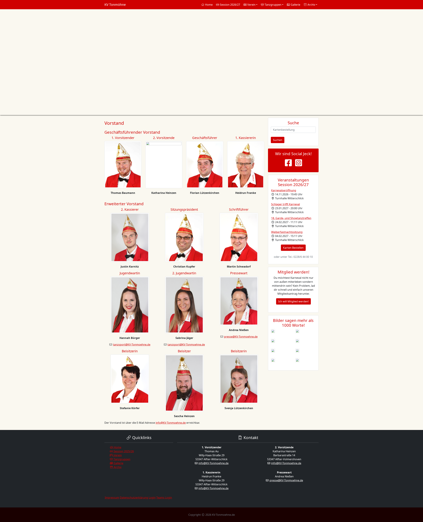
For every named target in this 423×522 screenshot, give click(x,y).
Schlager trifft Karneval (285, 204)
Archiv (117, 467)
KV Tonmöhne (115, 4)
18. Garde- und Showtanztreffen (291, 218)
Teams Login (164, 497)
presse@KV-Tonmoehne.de (241, 336)
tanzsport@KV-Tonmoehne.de (131, 344)
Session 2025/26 (123, 451)
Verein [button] (251, 4)
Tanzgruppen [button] (272, 4)
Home (208, 4)
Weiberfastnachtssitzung (287, 232)
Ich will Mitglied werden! (293, 301)
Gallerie (295, 4)
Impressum (112, 497)
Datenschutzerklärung (134, 497)
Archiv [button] (311, 4)
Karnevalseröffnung (283, 190)
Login (152, 497)
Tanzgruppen (121, 459)
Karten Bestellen (293, 248)
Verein (117, 455)
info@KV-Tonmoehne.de (171, 423)
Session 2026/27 (229, 4)
